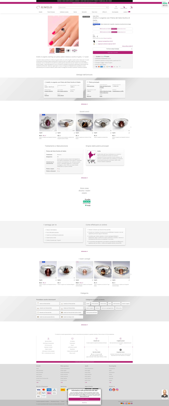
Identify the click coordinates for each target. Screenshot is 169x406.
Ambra (110, 374)
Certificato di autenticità (48, 343)
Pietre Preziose (51, 12)
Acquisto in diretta (48, 347)
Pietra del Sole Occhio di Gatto (105, 87)
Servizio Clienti (48, 341)
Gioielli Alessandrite (65, 372)
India (101, 96)
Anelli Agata (87, 370)
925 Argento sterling (62, 91)
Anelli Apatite (88, 376)
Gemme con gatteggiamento (107, 308)
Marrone (89, 96)
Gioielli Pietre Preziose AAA (42, 378)
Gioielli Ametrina (64, 376)
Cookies (62, 401)
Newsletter (72, 349)
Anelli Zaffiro (39, 376)
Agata (110, 370)
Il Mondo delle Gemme (72, 351)
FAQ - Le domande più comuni (48, 353)
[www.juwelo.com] (132, 403)
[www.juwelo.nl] (127, 403)
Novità (75, 12)
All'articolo (83, 104)
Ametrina (111, 376)
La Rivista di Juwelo (72, 347)
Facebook (110, 389)
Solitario (47, 95)
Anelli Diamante (39, 370)
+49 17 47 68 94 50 (96, 354)
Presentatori (72, 343)
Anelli (110, 303)
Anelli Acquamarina (89, 368)
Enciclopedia (115, 12)
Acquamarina (112, 368)
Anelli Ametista (88, 374)
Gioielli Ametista (64, 374)
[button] (116, 7)
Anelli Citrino (87, 380)
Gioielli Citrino (64, 380)
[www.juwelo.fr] (124, 403)
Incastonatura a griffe (118, 91)
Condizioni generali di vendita (42, 401)
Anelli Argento (88, 378)
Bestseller (84, 12)
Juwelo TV (126, 12)
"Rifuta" (84, 394)
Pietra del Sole (90, 86)
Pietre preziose (95, 303)
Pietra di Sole (103, 303)
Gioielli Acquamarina (65, 368)
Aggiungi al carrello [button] (113, 52)
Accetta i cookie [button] (84, 399)
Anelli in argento (90, 308)
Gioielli (40, 12)
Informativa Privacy (55, 401)
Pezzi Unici (94, 12)
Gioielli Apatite (64, 378)
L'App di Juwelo (48, 349)
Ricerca (107, 7)
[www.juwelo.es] (129, 403)
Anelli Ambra (87, 372)
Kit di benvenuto (48, 345)
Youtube (113, 389)
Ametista (111, 378)
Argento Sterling (49, 91)
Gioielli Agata (63, 370)
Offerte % (104, 12)
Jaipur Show (60, 95)
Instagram (117, 389)
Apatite (110, 380)
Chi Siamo (72, 341)
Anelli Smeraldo (39, 372)
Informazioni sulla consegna (48, 351)
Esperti (72, 345)
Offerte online (119, 308)
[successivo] (130, 127)
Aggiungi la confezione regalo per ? (107, 44)
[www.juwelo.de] (122, 403)
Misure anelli (72, 353)
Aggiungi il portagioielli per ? (105, 41)
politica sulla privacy (84, 396)
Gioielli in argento (125, 303)
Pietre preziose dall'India (92, 312)
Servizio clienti (96, 352)
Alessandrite (112, 372)
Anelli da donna (116, 303)
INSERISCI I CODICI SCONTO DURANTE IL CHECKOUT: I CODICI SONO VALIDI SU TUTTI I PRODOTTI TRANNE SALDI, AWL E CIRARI (84, 1)
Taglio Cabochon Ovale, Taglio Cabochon (106, 92)
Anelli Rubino (39, 374)
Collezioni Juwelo (64, 12)
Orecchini (38, 380)
